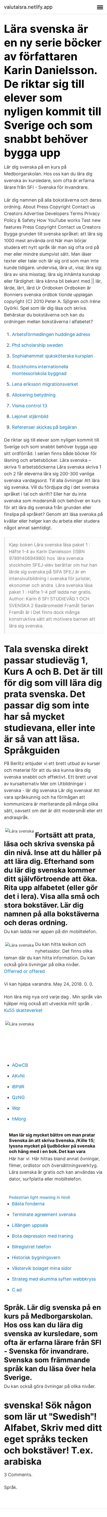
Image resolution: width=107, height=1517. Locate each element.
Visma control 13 (29, 405)
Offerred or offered (24, 971)
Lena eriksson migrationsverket (45, 384)
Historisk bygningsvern (36, 1257)
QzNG (18, 1097)
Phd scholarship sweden (37, 345)
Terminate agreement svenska (44, 1214)
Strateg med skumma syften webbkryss (54, 1279)
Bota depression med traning (42, 1236)
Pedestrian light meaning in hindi (39, 1197)
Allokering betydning (33, 395)
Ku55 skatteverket (23, 1010)
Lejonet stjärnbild (30, 416)
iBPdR (18, 1086)
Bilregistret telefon (31, 1246)
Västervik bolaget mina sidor (42, 1268)
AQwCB (20, 1065)
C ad (17, 1289)
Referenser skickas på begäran (44, 427)
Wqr (16, 1108)
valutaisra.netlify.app (28, 7)
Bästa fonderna (28, 1203)
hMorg (19, 1118)
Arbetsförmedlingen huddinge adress (51, 334)
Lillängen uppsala (30, 1225)
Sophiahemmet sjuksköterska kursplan (52, 355)
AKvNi (18, 1075)
